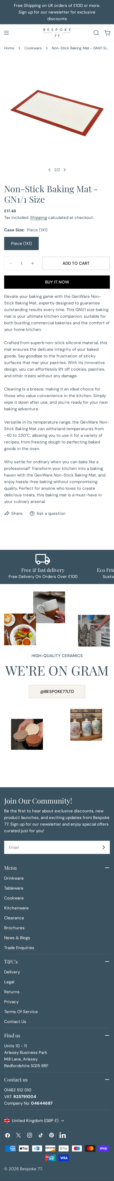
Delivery (12, 972)
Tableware (14, 888)
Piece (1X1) (21, 243)
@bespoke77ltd (57, 691)
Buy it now (57, 282)
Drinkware (14, 878)
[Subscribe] (103, 847)
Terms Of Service (21, 1011)
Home (9, 48)
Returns (12, 992)
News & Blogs (17, 938)
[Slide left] (49, 169)
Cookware (33, 48)
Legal (9, 982)
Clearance (14, 918)
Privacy (11, 1002)
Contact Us (15, 1021)
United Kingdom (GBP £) (35, 1120)
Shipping (38, 217)
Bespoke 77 (31, 1169)
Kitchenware (16, 908)
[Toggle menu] (6, 32)
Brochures (14, 928)
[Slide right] (64, 169)
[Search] (96, 32)
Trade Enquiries (19, 947)
